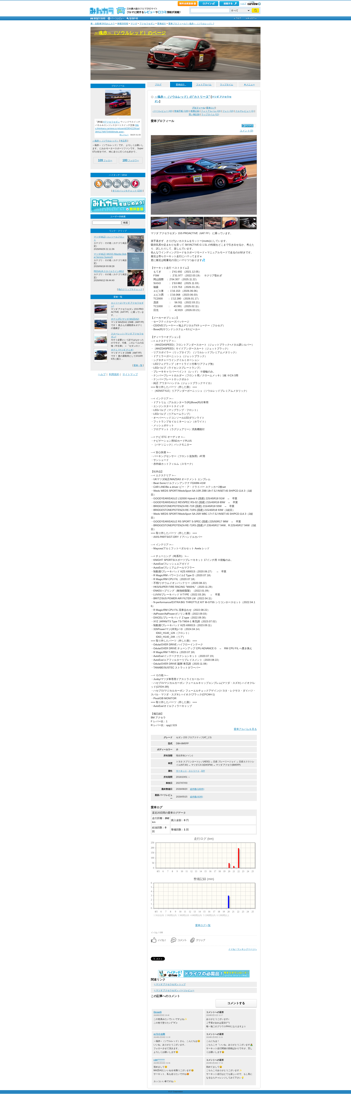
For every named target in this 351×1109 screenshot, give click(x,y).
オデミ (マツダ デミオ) (122, 349)
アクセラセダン (147, 23)
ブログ (158, 84)
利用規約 (114, 374)
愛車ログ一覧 (203, 925)
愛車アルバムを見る (245, 729)
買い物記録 (194, 114)
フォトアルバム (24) (211, 111)
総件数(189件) (197, 789)
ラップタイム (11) (210, 114)
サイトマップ (130, 374)
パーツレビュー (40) (163, 111)
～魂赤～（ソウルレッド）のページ (130, 32)
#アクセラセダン (111, 122)
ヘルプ (243, 3)
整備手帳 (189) (181, 111)
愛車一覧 (138, 365)
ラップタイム (226, 84)
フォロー (105, 160)
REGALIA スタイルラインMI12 (109, 271)
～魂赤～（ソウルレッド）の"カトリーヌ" (182, 96)
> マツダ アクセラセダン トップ (170, 984)
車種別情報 (122, 23)
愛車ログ (210, 108)
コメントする (236, 1003)
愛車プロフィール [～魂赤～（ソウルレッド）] (191, 23)
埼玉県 (123, 140)
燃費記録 (194, 111)
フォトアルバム (204, 84)
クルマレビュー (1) (244, 111)
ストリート (194, 771)
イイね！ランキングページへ (242, 949)
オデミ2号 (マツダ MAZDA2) (125, 319)
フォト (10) (228, 111)
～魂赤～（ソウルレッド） (105, 140)
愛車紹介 (161, 23)
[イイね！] (247, 125)
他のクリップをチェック (130, 289)
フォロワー (130, 160)
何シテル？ (124, 135)
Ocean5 (158, 1012)
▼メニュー (249, 84)
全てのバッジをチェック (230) (127, 190)
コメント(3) (246, 130)
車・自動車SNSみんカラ (102, 23)
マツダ (134, 23)
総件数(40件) (196, 796)
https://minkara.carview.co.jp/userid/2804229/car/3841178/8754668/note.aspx (117, 128)
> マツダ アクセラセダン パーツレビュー (174, 990)
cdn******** (159, 1060)
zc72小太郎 (159, 1034)
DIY (203, 771)
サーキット (181, 771)
